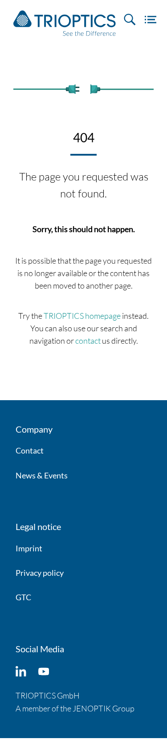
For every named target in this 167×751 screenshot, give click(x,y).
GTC (23, 597)
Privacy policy (40, 573)
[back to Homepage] (64, 23)
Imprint (29, 548)
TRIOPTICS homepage (82, 316)
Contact (30, 450)
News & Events (42, 475)
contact (88, 340)
